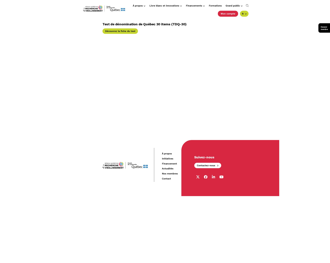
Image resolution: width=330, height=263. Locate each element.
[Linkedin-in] (213, 177)
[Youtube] (221, 177)
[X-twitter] (197, 177)
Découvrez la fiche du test (120, 31)
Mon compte (228, 13)
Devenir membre (324, 28)
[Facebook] (205, 177)
